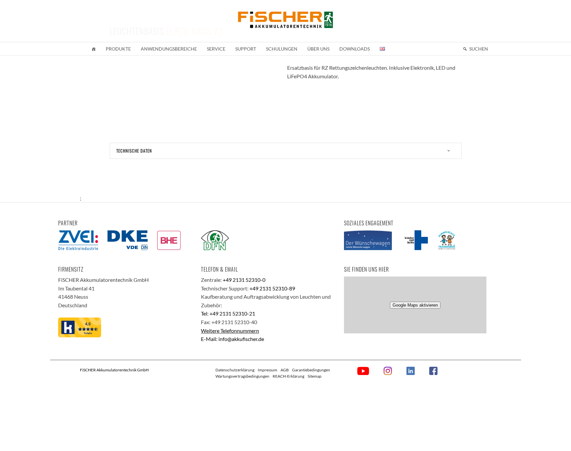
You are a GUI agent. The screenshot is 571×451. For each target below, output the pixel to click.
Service (216, 49)
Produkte (118, 49)
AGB (285, 369)
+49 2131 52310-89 (272, 288)
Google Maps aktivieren (415, 305)
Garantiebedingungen (311, 369)
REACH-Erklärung (288, 376)
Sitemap (315, 376)
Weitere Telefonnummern (230, 330)
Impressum (267, 369)
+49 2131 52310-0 (244, 280)
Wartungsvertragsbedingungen (242, 376)
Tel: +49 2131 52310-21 (228, 313)
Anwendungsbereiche (169, 49)
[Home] (93, 49)
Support (245, 49)
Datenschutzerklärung (234, 369)
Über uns (318, 49)
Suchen (478, 49)
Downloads (354, 49)
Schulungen (281, 49)
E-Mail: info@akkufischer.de (232, 339)
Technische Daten (134, 150)
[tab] (286, 151)
